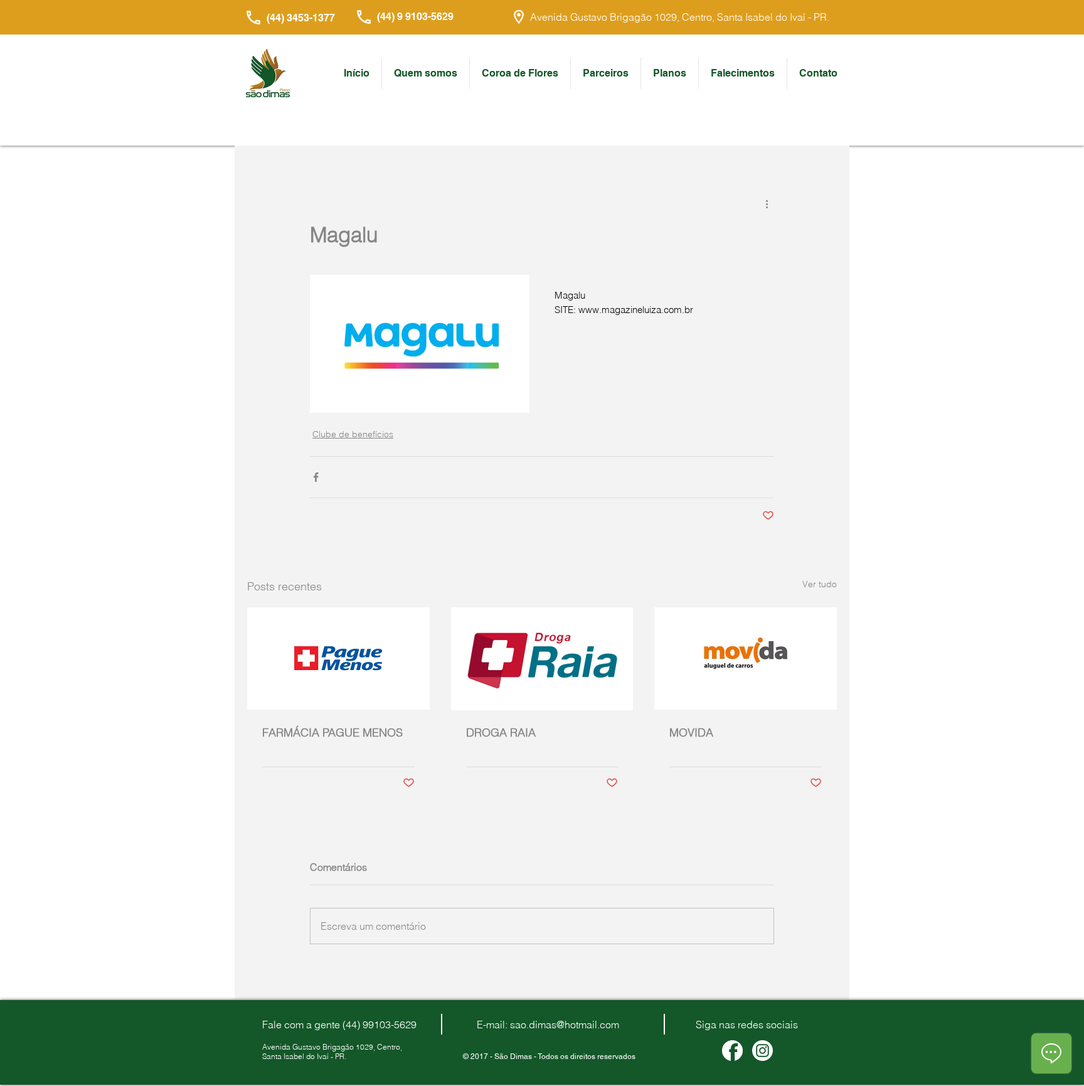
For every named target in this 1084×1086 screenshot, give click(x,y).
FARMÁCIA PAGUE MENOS (332, 732)
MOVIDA (691, 732)
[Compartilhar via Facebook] (316, 477)
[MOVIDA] (745, 658)
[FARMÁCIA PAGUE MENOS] (338, 658)
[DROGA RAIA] (542, 658)
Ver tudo (819, 584)
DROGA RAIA (501, 732)
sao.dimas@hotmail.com (564, 1024)
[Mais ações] (766, 203)
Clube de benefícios (352, 434)
